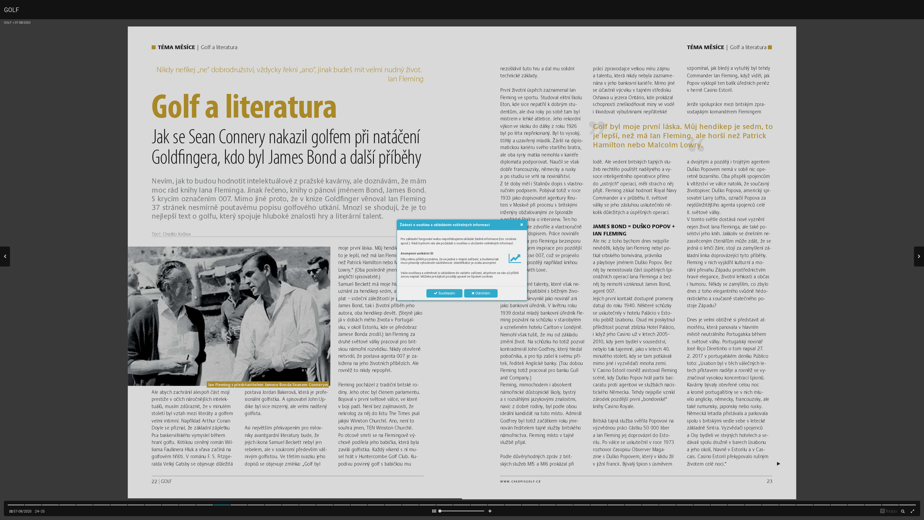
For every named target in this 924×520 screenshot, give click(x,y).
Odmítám (482, 293)
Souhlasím (446, 293)
